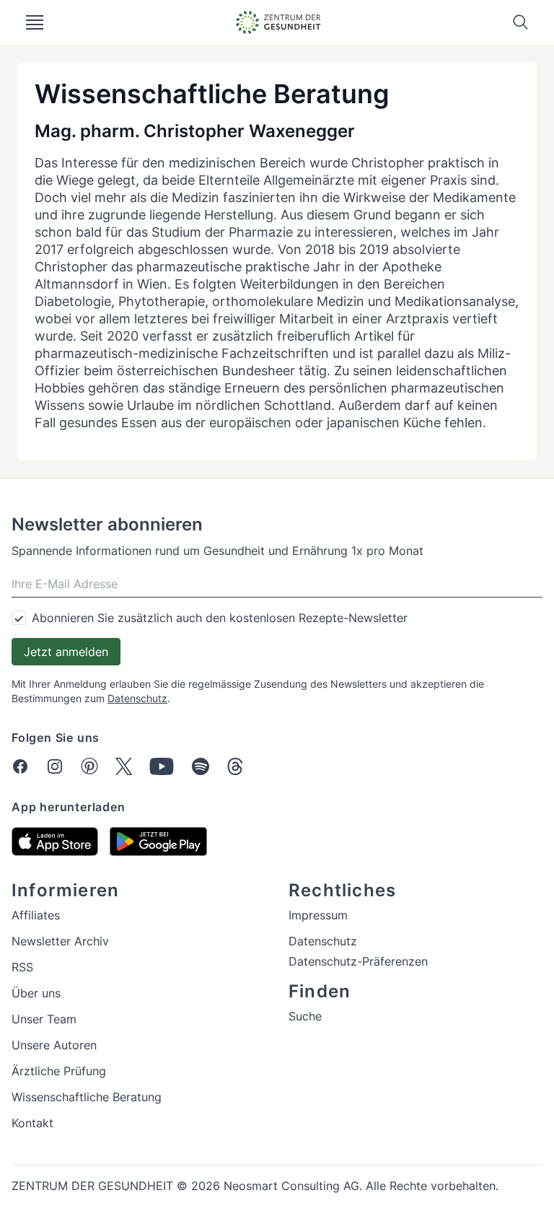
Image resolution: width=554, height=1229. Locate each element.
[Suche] (521, 22)
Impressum (318, 915)
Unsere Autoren (54, 1045)
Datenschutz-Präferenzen (358, 961)
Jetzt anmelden (66, 651)
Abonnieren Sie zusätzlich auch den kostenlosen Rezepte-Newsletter (220, 618)
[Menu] (34, 22)
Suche (305, 1016)
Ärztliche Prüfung (59, 1071)
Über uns (36, 993)
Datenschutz (137, 698)
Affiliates (36, 915)
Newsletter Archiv (60, 941)
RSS (22, 967)
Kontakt (32, 1123)
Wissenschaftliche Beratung (87, 1097)
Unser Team (44, 1019)
